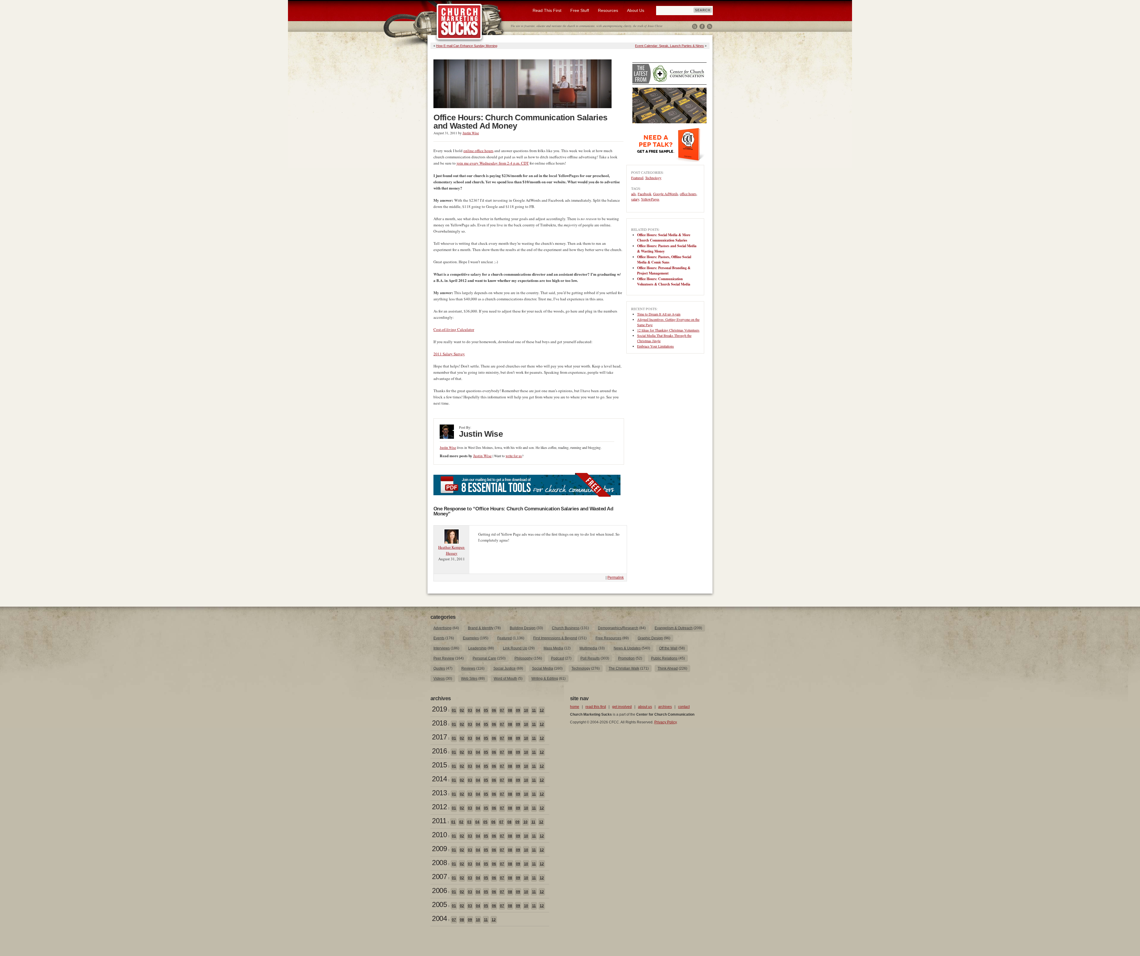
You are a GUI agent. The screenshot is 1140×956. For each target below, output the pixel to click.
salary (635, 199)
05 (486, 710)
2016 (439, 751)
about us (645, 707)
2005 (439, 904)
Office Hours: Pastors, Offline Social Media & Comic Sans (664, 259)
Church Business (566, 628)
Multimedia (588, 648)
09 (518, 710)
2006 (439, 890)
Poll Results (590, 658)
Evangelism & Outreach (674, 628)
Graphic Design (650, 638)
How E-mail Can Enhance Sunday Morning (466, 46)
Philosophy (523, 658)
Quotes (439, 668)
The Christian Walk (624, 668)
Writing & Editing (544, 678)
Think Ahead (668, 668)
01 (454, 710)
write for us (514, 455)
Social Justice (504, 668)
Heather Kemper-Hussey (451, 550)
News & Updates (627, 648)
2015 (439, 765)
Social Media (542, 668)
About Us (635, 10)
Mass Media (553, 648)
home (574, 707)
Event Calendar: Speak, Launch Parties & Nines (669, 46)
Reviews (468, 668)
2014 (439, 779)
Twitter (695, 26)
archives (665, 707)
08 (510, 710)
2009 (439, 849)
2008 (439, 863)
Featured (637, 177)
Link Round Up (515, 648)
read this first (595, 707)
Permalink (615, 577)
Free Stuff (579, 10)
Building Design (523, 628)
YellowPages (650, 199)
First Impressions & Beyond (555, 638)
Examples (471, 638)
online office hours (478, 150)
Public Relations (664, 658)
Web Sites (469, 678)
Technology (653, 177)
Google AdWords (665, 193)
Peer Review (443, 658)
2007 (439, 877)
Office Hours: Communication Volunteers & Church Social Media (663, 281)
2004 (439, 918)
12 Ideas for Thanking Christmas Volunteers (668, 330)
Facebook (702, 26)
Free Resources (608, 638)
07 (502, 710)
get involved (622, 707)
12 (542, 710)
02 (462, 710)
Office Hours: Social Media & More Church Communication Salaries (663, 237)
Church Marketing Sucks (459, 22)
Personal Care (484, 658)
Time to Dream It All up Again (658, 314)
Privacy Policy (665, 722)
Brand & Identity (480, 628)
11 (534, 710)
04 (478, 710)
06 (494, 710)
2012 (439, 807)
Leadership (477, 648)
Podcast (557, 658)
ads (633, 193)
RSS (709, 26)
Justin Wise (471, 132)
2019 (439, 709)
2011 (439, 821)
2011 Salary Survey (449, 353)
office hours (688, 193)
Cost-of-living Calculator (453, 329)
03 (470, 710)
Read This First (547, 10)
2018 (439, 723)
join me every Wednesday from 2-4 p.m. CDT (493, 163)
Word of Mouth (505, 678)
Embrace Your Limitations (655, 346)
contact (684, 707)
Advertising (442, 628)
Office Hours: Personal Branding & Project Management (664, 270)
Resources (608, 10)
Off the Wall (668, 648)
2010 (439, 835)
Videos (439, 678)
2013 (439, 793)
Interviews (441, 648)
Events (438, 638)
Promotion (626, 658)
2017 (439, 737)
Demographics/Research (618, 628)
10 (526, 710)
